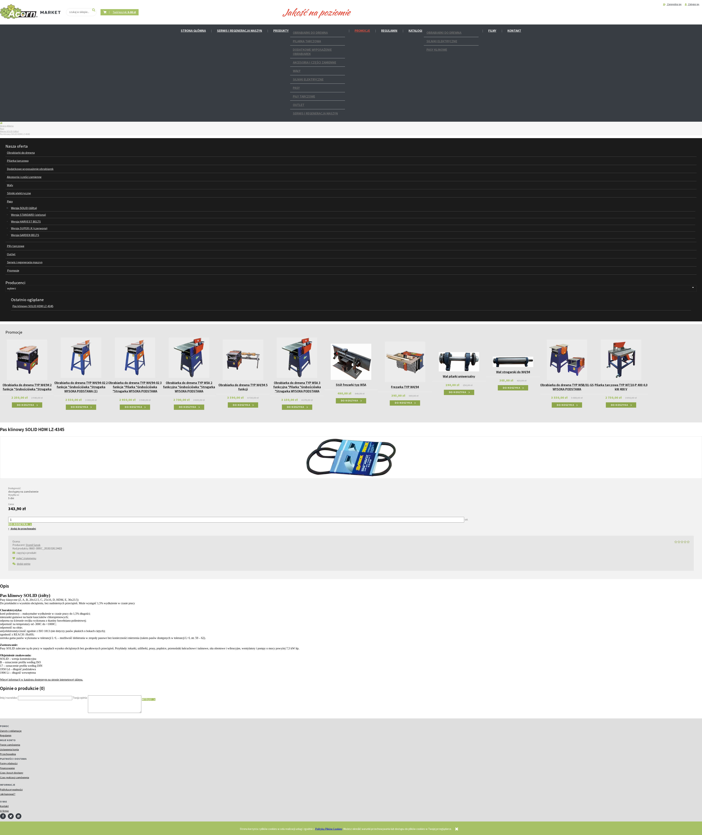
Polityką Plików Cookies (328, 828)
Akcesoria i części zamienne (314, 62)
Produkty (281, 31)
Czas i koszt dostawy (11, 772)
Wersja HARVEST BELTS (26, 221)
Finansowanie (7, 768)
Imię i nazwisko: (8, 697)
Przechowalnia (8, 754)
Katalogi (415, 31)
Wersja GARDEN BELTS (25, 235)
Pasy (296, 88)
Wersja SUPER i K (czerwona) (29, 228)
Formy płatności (9, 763)
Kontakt (514, 31)
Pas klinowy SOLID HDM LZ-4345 (32, 306)
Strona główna (193, 31)
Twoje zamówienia (10, 744)
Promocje (362, 31)
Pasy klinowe (437, 50)
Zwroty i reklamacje (11, 730)
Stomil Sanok (33, 545)
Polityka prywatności (11, 789)
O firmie (4, 811)
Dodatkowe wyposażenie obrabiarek (312, 52)
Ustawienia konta (9, 749)
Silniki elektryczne (308, 79)
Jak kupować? (7, 794)
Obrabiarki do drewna (310, 33)
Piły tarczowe (304, 96)
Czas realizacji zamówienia (14, 777)
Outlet (298, 105)
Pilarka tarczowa (307, 41)
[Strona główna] (18, 11)
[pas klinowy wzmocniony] (351, 457)
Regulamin (389, 31)
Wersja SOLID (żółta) (9, 131)
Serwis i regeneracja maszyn (239, 31)
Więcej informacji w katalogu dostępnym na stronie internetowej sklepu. (41, 679)
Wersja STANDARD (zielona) (28, 215)
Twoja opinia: (80, 697)
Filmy (492, 31)
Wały (297, 71)
